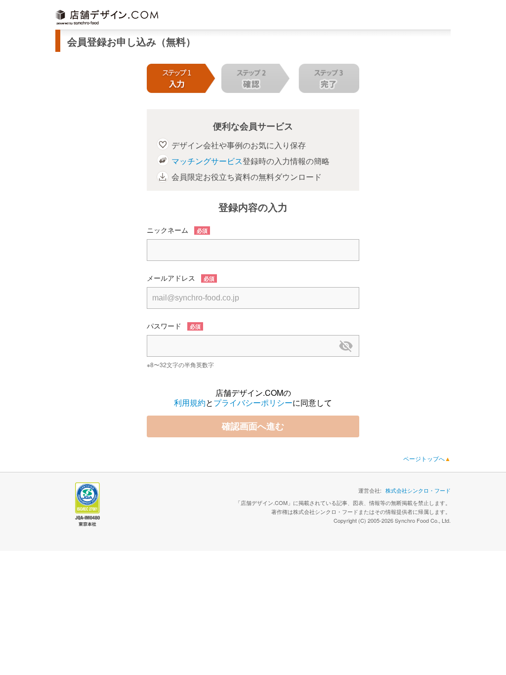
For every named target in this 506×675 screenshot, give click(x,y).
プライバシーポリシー (253, 402)
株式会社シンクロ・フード (418, 490)
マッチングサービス (207, 161)
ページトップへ (427, 458)
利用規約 (190, 402)
